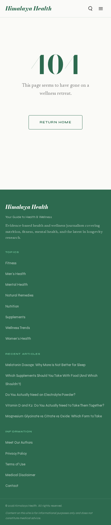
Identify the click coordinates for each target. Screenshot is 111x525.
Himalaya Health (28, 8)
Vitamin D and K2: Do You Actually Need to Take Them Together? (54, 405)
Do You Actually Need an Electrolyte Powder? (40, 395)
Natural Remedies (19, 295)
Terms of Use (15, 464)
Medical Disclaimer (20, 475)
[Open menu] (101, 8)
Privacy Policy (16, 453)
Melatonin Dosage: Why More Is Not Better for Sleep (45, 365)
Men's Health (15, 274)
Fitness (10, 263)
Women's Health (18, 338)
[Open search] (90, 8)
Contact (11, 486)
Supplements (15, 317)
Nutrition (12, 306)
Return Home (55, 122)
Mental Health (16, 285)
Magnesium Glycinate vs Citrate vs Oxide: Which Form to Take (53, 416)
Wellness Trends (17, 328)
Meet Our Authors (19, 442)
